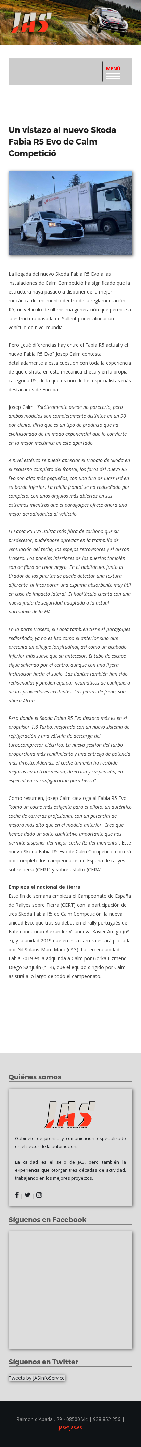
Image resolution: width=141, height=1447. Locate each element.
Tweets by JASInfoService (37, 1378)
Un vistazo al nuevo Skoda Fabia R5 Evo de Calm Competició (62, 141)
